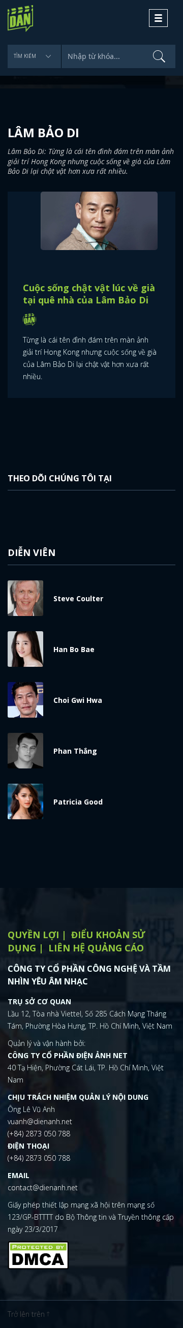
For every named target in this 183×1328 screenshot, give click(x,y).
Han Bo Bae (74, 649)
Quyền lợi (33, 935)
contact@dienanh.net (43, 1187)
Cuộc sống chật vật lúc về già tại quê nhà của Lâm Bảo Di (89, 294)
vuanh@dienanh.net (40, 1121)
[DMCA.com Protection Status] (38, 1254)
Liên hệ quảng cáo (96, 948)
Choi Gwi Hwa (77, 700)
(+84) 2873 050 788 (39, 1133)
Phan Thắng (75, 751)
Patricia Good (78, 802)
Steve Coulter (78, 598)
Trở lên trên (27, 1314)
